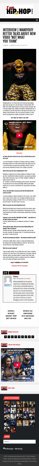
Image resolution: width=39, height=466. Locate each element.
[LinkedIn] (8, 285)
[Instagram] (10, 285)
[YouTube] (26, 336)
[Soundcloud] (29, 336)
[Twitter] (5, 336)
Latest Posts (14, 273)
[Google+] (12, 336)
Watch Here (19, 153)
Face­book (14, 266)
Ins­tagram (25, 266)
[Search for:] (19, 442)
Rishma (6, 45)
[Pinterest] (19, 336)
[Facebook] (5, 285)
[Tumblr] (32, 336)
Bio (6, 273)
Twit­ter (19, 266)
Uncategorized (23, 45)
